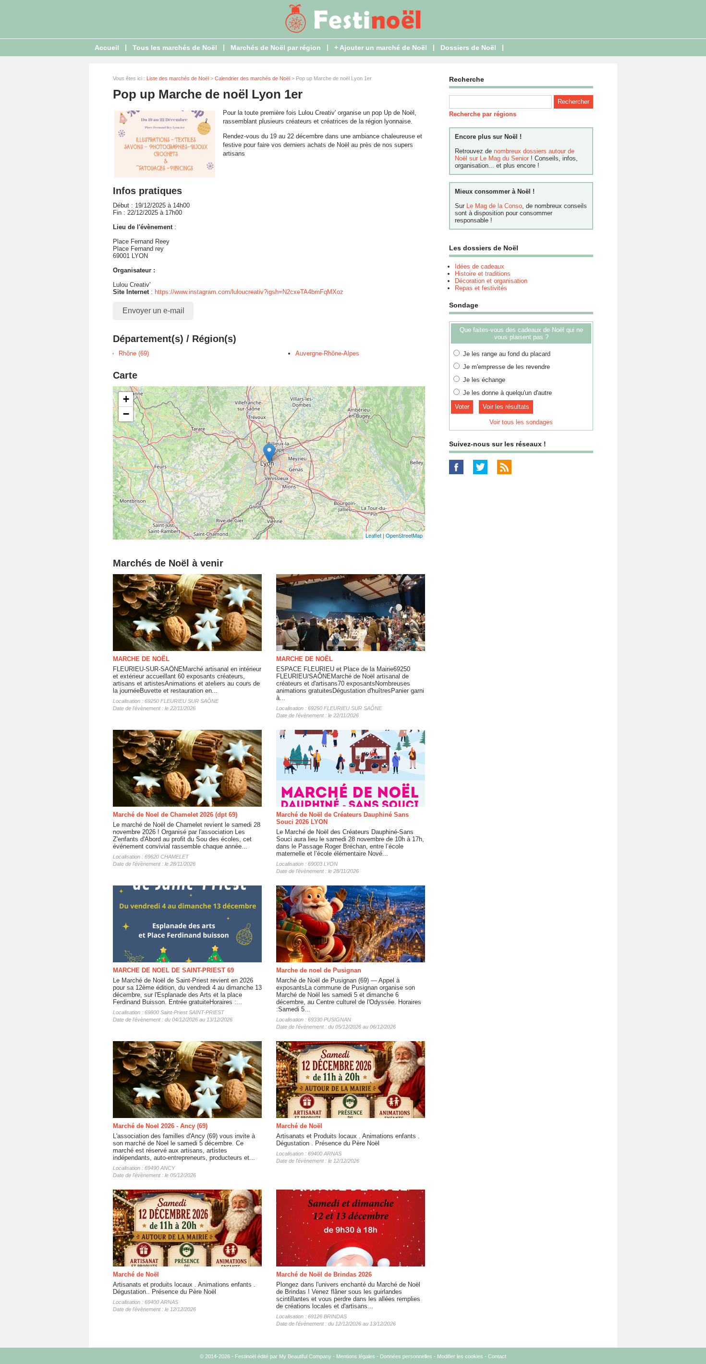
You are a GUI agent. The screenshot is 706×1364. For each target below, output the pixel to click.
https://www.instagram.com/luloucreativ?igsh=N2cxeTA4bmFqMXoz (249, 291)
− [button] (126, 414)
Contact (497, 1356)
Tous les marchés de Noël (175, 47)
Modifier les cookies (460, 1356)
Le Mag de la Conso (494, 205)
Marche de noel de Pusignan (318, 970)
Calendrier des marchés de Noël (252, 78)
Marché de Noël (299, 1126)
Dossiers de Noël (468, 47)
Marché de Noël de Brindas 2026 (324, 1274)
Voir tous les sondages (521, 422)
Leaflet (373, 535)
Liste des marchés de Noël (177, 78)
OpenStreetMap (404, 535)
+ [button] (126, 399)
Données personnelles (406, 1356)
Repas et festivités (481, 288)
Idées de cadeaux (479, 266)
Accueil (107, 47)
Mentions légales (355, 1356)
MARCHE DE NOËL (141, 659)
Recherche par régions (482, 114)
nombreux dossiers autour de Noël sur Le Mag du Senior (514, 154)
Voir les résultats (506, 406)
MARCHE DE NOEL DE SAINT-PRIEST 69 (173, 970)
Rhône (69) (134, 353)
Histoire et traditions (483, 273)
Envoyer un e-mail (153, 311)
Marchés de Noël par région (276, 47)
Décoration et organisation (491, 280)
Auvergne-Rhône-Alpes (327, 353)
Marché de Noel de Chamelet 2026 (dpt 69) (175, 814)
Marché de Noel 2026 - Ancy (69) (160, 1126)
